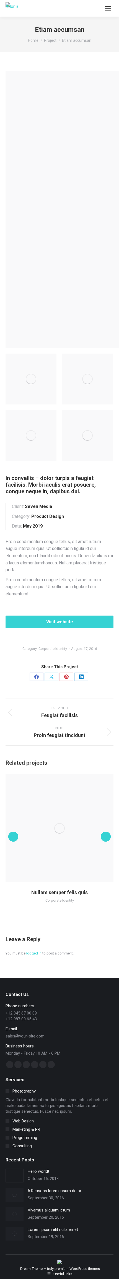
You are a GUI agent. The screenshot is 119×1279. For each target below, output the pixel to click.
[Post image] (15, 1175)
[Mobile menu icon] (107, 8)
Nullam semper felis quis (59, 892)
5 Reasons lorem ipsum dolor (54, 1190)
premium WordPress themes (77, 1269)
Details (67, 828)
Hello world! (38, 1171)
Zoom (52, 828)
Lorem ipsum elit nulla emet (53, 1229)
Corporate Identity (52, 649)
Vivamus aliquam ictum (49, 1210)
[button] (13, 837)
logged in (34, 953)
